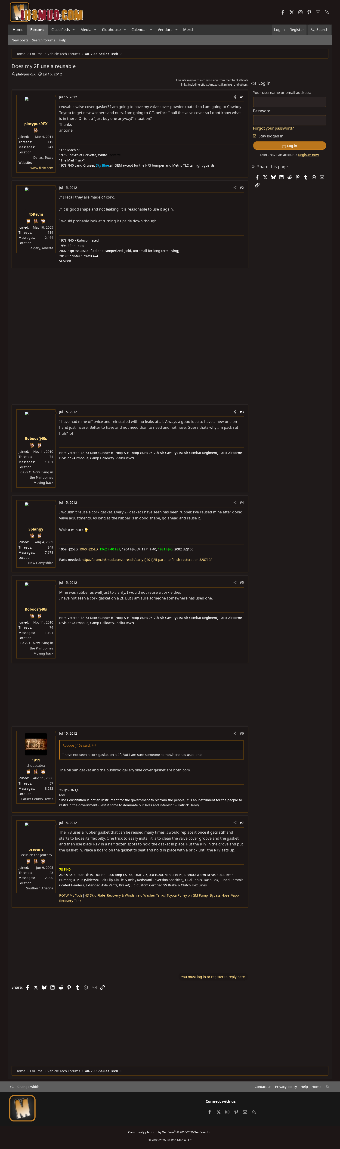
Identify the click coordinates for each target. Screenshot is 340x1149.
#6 (242, 733)
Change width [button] (28, 1086)
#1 (242, 97)
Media (85, 29)
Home (18, 29)
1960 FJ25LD (88, 549)
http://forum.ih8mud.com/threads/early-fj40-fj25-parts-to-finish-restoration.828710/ (147, 559)
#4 (242, 502)
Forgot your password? (273, 128)
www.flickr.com (42, 168)
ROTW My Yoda (71, 895)
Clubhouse (111, 29)
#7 (242, 822)
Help (62, 40)
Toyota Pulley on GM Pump (187, 895)
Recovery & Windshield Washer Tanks (136, 895)
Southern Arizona (39, 888)
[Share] (235, 97)
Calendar (139, 29)
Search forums (43, 40)
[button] (73, 30)
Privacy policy (286, 1086)
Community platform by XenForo (170, 1132)
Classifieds (60, 29)
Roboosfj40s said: (76, 745)
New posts (20, 40)
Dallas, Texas (43, 157)
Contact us (263, 1086)
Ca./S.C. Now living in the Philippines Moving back (36, 477)
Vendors (165, 29)
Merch (189, 29)
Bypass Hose (219, 895)
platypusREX (26, 74)
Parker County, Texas (37, 799)
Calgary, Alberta (40, 248)
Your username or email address (281, 92)
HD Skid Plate (94, 895)
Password (261, 110)
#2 (242, 187)
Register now (308, 154)
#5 (242, 582)
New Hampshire (40, 563)
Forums (37, 29)
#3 (242, 412)
